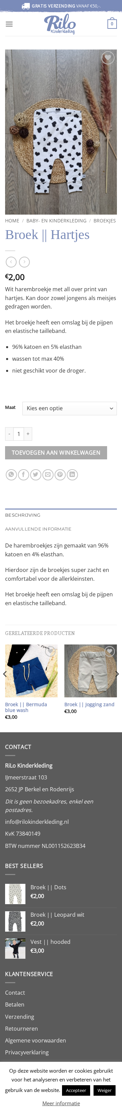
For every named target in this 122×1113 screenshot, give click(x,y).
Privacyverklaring (27, 1052)
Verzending (19, 1016)
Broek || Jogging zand (89, 704)
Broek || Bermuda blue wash (26, 707)
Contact (15, 992)
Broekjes (105, 220)
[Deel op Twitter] (35, 474)
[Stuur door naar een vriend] (48, 474)
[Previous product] (24, 262)
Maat (10, 407)
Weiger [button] (104, 1090)
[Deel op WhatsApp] (11, 474)
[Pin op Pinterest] (60, 474)
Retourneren (21, 1028)
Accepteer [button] (76, 1090)
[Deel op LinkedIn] (72, 474)
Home (12, 220)
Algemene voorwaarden (35, 1040)
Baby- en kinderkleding (56, 220)
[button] (9, 24)
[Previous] (5, 688)
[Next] (117, 688)
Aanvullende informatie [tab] (38, 529)
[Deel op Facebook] (23, 474)
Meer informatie (61, 1103)
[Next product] (11, 262)
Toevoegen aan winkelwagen (56, 452)
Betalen (14, 1004)
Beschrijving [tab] (22, 515)
